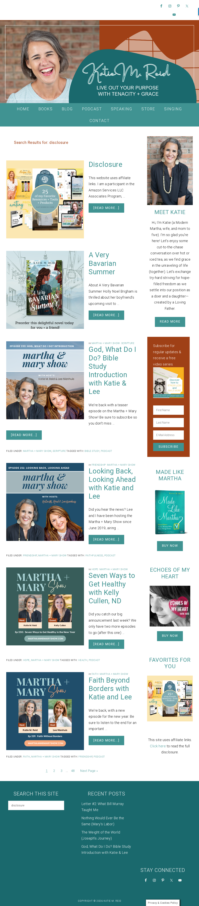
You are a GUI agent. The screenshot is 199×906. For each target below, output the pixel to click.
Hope (95, 569)
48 (73, 771)
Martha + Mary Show (106, 343)
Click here (158, 746)
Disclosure (105, 164)
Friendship (99, 465)
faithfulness (94, 555)
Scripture (127, 343)
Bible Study (92, 451)
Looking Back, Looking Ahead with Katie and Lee (112, 484)
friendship (85, 756)
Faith (95, 674)
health (82, 660)
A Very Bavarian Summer (102, 263)
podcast (106, 451)
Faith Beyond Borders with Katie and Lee (110, 688)
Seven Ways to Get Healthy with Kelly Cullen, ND (112, 588)
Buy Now (170, 546)
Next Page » (89, 771)
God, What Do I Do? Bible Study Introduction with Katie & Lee (112, 370)
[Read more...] (106, 208)
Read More (170, 321)
